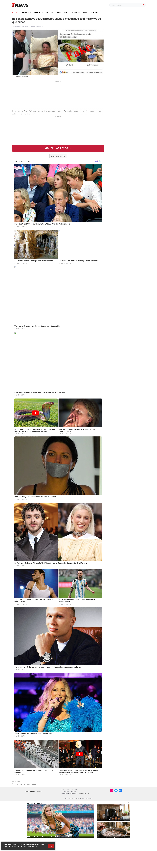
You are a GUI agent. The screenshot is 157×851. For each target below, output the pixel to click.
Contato (26, 791)
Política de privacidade (36, 791)
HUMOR (85, 12)
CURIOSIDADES (74, 12)
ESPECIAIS (94, 12)
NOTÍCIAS (15, 12)
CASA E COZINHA (61, 12)
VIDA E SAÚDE (38, 12)
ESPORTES (49, 12)
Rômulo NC (39, 26)
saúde (33, 784)
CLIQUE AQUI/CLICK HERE (81, 793)
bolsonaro (18, 784)
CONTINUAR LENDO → (58, 148)
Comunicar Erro (56, 156)
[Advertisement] (58, 95)
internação (27, 784)
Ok (51, 846)
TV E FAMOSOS (26, 12)
